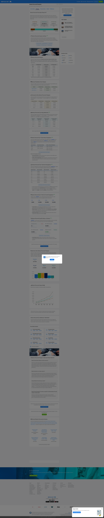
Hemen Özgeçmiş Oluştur (76, 512)
